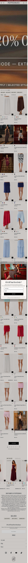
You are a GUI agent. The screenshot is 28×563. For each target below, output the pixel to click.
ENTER (13, 294)
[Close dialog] (25, 265)
